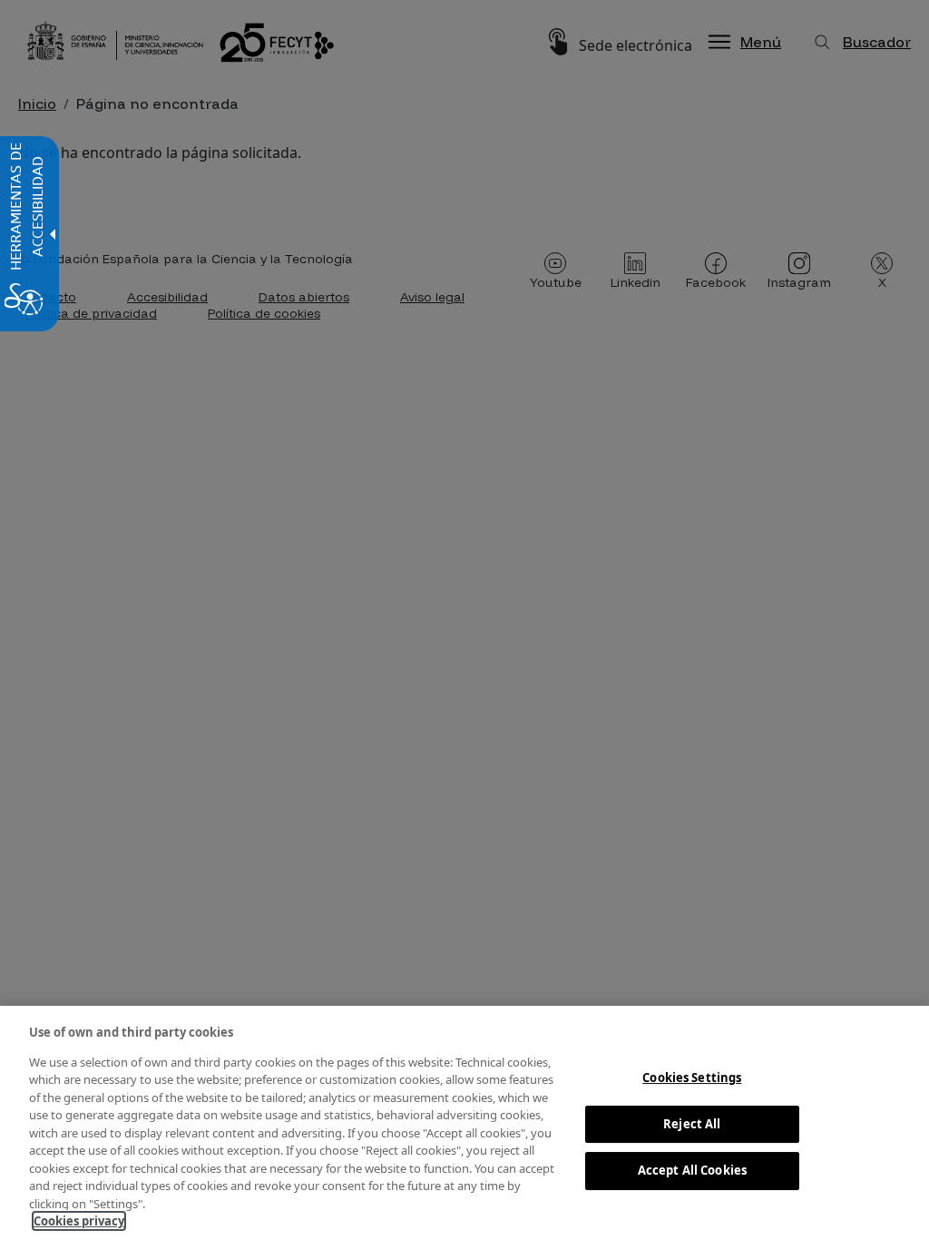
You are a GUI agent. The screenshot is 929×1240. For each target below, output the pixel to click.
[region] (464, 1123)
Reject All (691, 1124)
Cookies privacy (79, 1221)
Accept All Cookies (692, 1170)
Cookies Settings (691, 1077)
